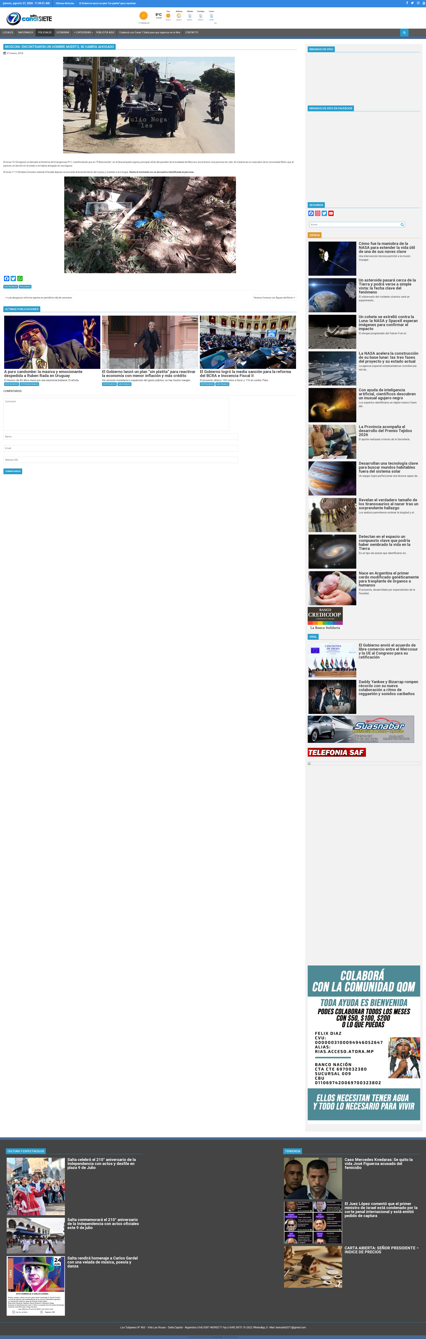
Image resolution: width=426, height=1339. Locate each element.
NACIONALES (25, 32)
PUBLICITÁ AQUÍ (105, 32)
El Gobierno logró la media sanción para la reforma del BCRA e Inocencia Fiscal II (107, 4)
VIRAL (313, 636)
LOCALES (8, 32)
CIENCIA (314, 235)
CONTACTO (191, 32)
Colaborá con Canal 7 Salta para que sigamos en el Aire (149, 32)
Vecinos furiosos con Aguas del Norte (273, 297)
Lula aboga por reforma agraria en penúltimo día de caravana (39, 297)
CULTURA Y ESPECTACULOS (25, 1151)
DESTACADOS (10, 287)
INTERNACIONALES (29, 384)
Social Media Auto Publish (199, 1337)
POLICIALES (45, 32)
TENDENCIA (292, 1151)
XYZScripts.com (231, 1337)
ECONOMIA (63, 32)
